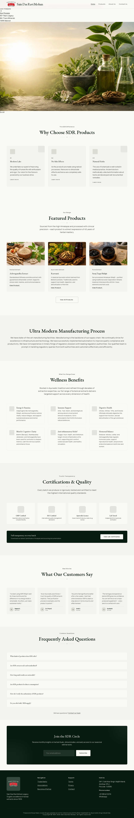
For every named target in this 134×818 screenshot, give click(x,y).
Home (93, 4)
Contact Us (123, 4)
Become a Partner (44, 789)
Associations (42, 785)
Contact (71, 789)
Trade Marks (42, 781)
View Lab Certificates (112, 537)
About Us (112, 4)
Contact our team (74, 713)
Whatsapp (103, 796)
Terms (70, 781)
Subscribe (83, 753)
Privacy (71, 785)
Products (102, 4)
